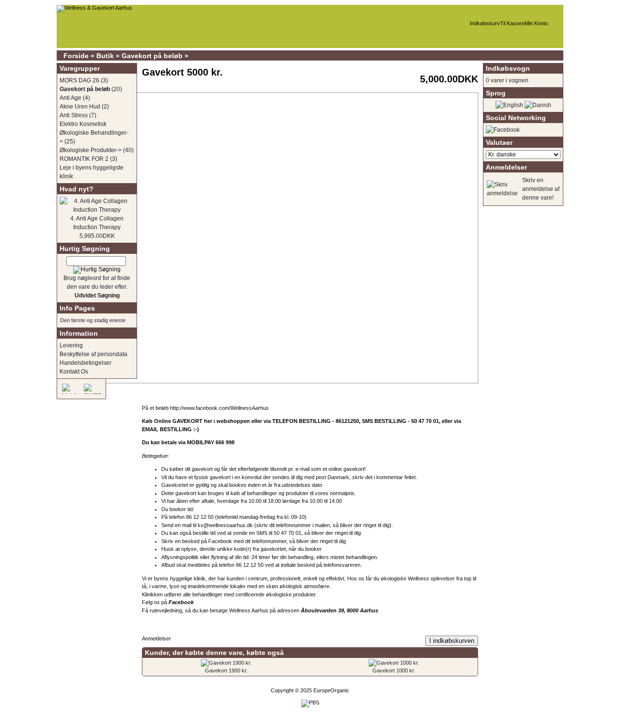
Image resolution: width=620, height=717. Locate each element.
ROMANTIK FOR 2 (84, 159)
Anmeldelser (156, 638)
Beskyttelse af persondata (93, 354)
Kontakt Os (74, 371)
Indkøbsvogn (508, 68)
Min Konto (536, 23)
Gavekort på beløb (152, 56)
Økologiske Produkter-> (91, 150)
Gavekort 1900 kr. (226, 670)
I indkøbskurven (451, 640)
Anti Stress (74, 115)
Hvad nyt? (76, 189)
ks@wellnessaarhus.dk (225, 525)
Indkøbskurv (485, 23)
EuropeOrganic (331, 690)
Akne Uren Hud (80, 106)
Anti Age (70, 97)
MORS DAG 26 (79, 80)
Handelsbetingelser (85, 362)
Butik (105, 56)
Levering (71, 345)
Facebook (220, 541)
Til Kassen (512, 23)
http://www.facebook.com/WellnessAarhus (219, 408)
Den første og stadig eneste (92, 320)
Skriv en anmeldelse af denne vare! (540, 189)
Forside (76, 56)
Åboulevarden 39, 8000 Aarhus (340, 610)
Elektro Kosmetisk (83, 124)
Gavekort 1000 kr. (393, 670)
